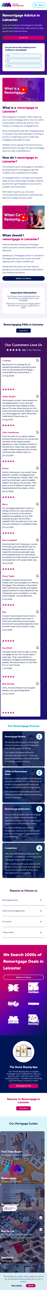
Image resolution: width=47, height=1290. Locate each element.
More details (17, 1285)
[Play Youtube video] (23, 89)
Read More (23, 331)
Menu (41, 5)
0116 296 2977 (23, 37)
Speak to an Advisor (23, 278)
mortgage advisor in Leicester (28, 255)
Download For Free (23, 1086)
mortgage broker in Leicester (17, 178)
